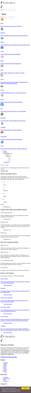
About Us (5, 377)
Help (4, 379)
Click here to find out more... (9, 357)
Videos (5, 365)
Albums (5, 364)
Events (5, 370)
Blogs (4, 367)
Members (5, 362)
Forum (4, 371)
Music (4, 366)
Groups (5, 369)
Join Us (2, 204)
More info (18, 391)
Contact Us (6, 381)
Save (6, 170)
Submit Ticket (6, 378)
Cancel (2, 170)
